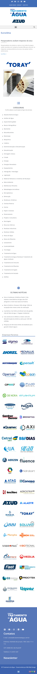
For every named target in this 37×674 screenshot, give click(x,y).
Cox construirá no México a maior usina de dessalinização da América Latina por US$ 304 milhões (18, 319)
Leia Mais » (3, 54)
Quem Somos (12, 5)
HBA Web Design (31, 667)
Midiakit (19, 5)
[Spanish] (34, 671)
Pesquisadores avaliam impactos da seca (16, 41)
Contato (25, 5)
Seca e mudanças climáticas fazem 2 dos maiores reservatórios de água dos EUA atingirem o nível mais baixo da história (16, 299)
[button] (1, 21)
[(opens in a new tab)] (18, 21)
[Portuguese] (32, 671)
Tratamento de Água (9, 667)
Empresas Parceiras (10, 335)
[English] (30, 671)
